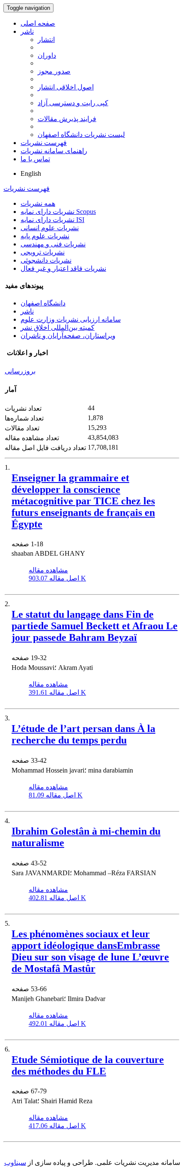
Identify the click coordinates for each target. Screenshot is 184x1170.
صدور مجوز (54, 71)
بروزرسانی (20, 371)
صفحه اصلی (38, 23)
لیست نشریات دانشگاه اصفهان (81, 134)
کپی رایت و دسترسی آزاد (73, 103)
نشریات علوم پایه (45, 236)
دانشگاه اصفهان (43, 303)
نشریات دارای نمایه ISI (52, 219)
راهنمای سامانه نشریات (54, 150)
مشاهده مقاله (48, 570)
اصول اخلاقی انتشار (66, 87)
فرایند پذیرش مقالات (67, 118)
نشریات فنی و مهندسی (53, 244)
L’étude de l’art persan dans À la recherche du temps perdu (83, 734)
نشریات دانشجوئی (46, 260)
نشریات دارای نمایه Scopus (58, 211)
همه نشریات (38, 203)
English (31, 173)
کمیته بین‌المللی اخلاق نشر (58, 327)
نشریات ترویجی (43, 252)
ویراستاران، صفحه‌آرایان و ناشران (68, 335)
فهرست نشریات (44, 142)
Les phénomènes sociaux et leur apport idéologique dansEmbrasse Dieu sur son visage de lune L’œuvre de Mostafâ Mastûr (90, 951)
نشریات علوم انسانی (50, 227)
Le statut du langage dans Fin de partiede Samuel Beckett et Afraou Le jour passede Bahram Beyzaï (95, 626)
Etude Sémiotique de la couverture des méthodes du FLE (88, 1065)
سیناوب (15, 1162)
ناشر (27, 31)
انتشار (46, 39)
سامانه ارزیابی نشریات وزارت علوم (71, 319)
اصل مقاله (57, 578)
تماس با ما (35, 159)
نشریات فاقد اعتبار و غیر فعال (63, 268)
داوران (47, 55)
